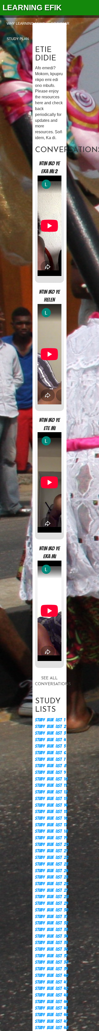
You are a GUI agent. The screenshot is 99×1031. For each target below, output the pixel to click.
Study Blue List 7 (50, 759)
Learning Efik (32, 7)
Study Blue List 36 (51, 949)
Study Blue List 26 (51, 883)
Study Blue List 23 (51, 864)
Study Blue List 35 (51, 942)
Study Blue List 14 (51, 805)
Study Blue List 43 (51, 995)
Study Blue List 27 (51, 890)
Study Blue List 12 (51, 791)
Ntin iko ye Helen (49, 296)
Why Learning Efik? (26, 23)
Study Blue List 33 (51, 929)
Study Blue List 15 (51, 811)
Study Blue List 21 (51, 850)
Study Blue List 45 (51, 1008)
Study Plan (18, 39)
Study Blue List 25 (51, 877)
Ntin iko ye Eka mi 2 (49, 167)
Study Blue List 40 (51, 975)
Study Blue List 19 (51, 837)
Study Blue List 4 (50, 739)
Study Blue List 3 (50, 733)
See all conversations (49, 681)
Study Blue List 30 (51, 909)
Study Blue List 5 (50, 746)
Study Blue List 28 (52, 896)
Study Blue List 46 (51, 1014)
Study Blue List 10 (51, 778)
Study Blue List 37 (51, 955)
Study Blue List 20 (51, 844)
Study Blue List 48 (51, 1027)
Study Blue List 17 (51, 824)
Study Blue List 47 (51, 1021)
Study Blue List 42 (51, 988)
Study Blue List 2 (50, 726)
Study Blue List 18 (51, 831)
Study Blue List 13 (51, 798)
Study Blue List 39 (51, 968)
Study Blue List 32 (51, 922)
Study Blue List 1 (50, 719)
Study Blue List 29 (51, 903)
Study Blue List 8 (50, 765)
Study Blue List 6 (50, 752)
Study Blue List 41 (51, 982)
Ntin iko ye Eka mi (49, 552)
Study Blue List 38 (51, 962)
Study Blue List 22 (51, 857)
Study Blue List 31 (51, 916)
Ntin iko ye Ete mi (49, 424)
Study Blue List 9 (50, 772)
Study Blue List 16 (51, 818)
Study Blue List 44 (51, 1001)
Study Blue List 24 (51, 870)
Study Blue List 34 (51, 936)
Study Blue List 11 (51, 785)
